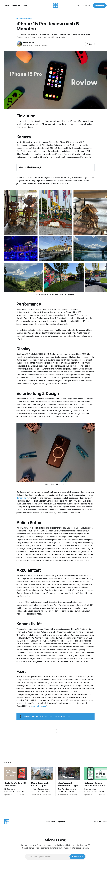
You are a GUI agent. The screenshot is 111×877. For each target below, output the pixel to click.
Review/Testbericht (24, 19)
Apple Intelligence (38, 706)
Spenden (61, 822)
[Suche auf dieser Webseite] (78, 5)
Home (6, 5)
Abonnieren (99, 5)
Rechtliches (50, 822)
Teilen (89, 44)
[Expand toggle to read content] (91, 167)
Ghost (104, 822)
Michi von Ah (28, 43)
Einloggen (87, 5)
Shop (25, 5)
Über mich (16, 5)
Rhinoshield (21, 498)
